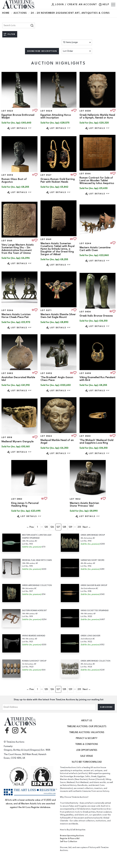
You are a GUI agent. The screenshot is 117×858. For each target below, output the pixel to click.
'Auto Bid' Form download (86, 762)
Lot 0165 (7, 241)
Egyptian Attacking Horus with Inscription (56, 116)
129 (70, 527)
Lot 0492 (46, 373)
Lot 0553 (16, 499)
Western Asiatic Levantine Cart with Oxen (95, 249)
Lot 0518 (7, 437)
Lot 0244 (85, 243)
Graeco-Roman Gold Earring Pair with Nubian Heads (58, 180)
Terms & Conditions (86, 744)
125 (46, 527)
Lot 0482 (7, 373)
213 (79, 527)
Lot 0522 (46, 436)
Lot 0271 (46, 310)
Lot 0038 (85, 111)
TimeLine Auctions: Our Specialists (86, 726)
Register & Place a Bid (69, 838)
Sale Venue (86, 756)
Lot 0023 (7, 111)
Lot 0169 (46, 239)
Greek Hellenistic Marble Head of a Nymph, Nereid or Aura (97, 116)
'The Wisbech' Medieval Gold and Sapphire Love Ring (96, 441)
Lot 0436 (85, 312)
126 (52, 527)
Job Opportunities (86, 750)
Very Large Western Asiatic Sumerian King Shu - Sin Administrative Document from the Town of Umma (18, 248)
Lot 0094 (7, 175)
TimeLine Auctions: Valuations (86, 732)
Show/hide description (42, 51)
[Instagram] (15, 730)
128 (64, 527)
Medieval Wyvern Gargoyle (18, 441)
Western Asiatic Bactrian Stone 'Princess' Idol (84, 504)
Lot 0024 (46, 111)
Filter (11, 34)
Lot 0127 (46, 175)
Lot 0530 (85, 436)
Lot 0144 (85, 174)
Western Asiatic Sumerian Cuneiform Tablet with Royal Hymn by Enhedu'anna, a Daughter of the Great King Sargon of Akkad (57, 249)
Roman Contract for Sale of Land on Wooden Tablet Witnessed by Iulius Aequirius (97, 180)
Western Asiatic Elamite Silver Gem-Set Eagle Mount (58, 316)
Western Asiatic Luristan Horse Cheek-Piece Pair (16, 316)
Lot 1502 (75, 499)
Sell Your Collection (68, 842)
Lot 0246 (7, 310)
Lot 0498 (85, 373)
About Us (86, 720)
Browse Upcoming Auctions (72, 836)
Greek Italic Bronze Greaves (96, 315)
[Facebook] (7, 730)
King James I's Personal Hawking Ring (25, 504)
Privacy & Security (86, 738)
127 (58, 527)
